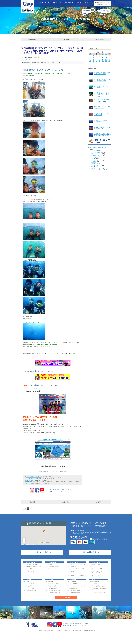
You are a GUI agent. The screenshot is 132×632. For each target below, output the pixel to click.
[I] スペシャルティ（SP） (98, 571)
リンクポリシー (95, 583)
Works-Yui (92, 630)
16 (93, 59)
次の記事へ (98, 39)
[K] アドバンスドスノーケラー (77, 575)
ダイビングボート (30, 571)
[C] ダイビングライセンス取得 (77, 569)
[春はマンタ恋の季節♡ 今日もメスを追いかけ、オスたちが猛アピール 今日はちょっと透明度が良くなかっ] (99, 612)
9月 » (94, 66)
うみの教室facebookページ (54, 588)
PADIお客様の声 (30, 481)
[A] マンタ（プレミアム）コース (77, 564)
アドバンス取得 (95, 157)
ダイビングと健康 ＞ (67, 597)
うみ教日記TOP (66, 39)
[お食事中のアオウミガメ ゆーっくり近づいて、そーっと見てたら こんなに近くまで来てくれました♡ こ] (59, 612)
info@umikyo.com (99, 539)
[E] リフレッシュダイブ (75, 573)
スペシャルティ (95, 160)
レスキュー (94, 163)
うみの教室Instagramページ (54, 590)
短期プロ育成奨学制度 (75, 592)
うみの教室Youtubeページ (54, 592)
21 (109, 59)
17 (96, 59)
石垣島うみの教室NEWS (53, 586)
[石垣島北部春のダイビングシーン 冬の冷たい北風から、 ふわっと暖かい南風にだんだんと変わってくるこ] (125, 612)
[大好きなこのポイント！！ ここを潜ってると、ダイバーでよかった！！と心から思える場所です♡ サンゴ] (6, 612)
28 (109, 61)
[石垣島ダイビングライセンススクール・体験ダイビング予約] (88, 16)
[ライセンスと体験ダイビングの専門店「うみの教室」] (32, 627)
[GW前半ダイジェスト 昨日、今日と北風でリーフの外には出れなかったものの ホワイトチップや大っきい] (72, 612)
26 (103, 61)
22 (90, 61)
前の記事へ (33, 39)
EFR (92, 166)
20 (106, 59)
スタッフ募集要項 (74, 583)
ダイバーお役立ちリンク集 (98, 586)
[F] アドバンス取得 (96, 564)
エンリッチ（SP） (96, 572)
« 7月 (90, 66)
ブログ (87, 3)
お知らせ (93, 162)
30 (93, 62)
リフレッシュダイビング (98, 169)
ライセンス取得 (95, 152)
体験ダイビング (95, 155)
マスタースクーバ (96, 165)
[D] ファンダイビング (75, 571)
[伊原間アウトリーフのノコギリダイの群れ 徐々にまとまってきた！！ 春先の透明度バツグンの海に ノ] (112, 612)
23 (93, 61)
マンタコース (95, 150)
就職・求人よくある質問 (75, 590)
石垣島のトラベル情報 (31, 590)
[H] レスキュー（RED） (97, 569)
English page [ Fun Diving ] (98, 592)
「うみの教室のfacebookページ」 (50, 440)
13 (106, 57)
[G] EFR (93, 566)
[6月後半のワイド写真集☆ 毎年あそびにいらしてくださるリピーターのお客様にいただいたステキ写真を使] (33, 612)
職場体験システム (74, 588)
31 (96, 62)
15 (90, 59)
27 (106, 61)
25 (99, 61)
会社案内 (50, 564)
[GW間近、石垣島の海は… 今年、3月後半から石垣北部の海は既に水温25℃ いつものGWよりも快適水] (85, 612)
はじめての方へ (44, 3)
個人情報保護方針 (96, 581)
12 (103, 57)
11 (99, 57)
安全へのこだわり (52, 569)
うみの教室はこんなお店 (31, 564)
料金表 (79, 3)
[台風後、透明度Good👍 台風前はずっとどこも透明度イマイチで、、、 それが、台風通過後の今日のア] (19, 612)
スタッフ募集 (73, 581)
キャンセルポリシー (30, 583)
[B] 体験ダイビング (74, 566)
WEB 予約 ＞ (45, 552)
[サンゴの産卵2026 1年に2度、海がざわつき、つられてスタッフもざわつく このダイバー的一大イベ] (46, 612)
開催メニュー (57, 3)
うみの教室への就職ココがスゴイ (78, 586)
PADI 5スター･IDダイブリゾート (33, 566)
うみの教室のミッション (53, 566)
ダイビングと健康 (30, 588)
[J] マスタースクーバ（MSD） (99, 575)
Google (28, 480)
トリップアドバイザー (32, 478)
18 (99, 59)
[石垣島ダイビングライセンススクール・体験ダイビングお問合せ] (104, 16)
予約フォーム (51, 581)
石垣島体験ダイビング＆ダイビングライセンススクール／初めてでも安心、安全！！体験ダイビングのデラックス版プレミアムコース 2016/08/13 (53, 50)
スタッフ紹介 (29, 569)
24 (96, 61)
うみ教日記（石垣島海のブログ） (99, 147)
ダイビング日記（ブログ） (54, 583)
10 (96, 57)
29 (90, 62)
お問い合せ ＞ (92, 552)
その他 (93, 158)
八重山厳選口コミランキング (33, 477)
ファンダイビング (96, 154)
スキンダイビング (96, 168)
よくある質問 (69, 3)
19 (103, 59)
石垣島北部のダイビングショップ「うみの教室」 (59, 630)
